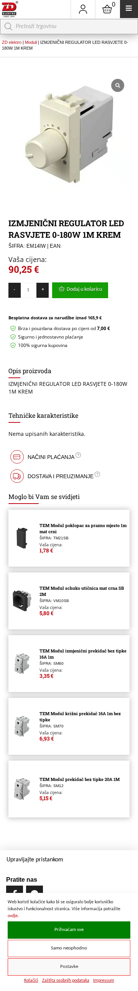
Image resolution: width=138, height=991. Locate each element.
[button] (69, 456)
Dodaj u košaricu (84, 289)
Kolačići (31, 980)
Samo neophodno (69, 948)
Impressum (103, 980)
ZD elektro (11, 42)
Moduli (31, 42)
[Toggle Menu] (129, 9)
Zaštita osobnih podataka (65, 980)
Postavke (69, 966)
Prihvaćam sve (69, 930)
